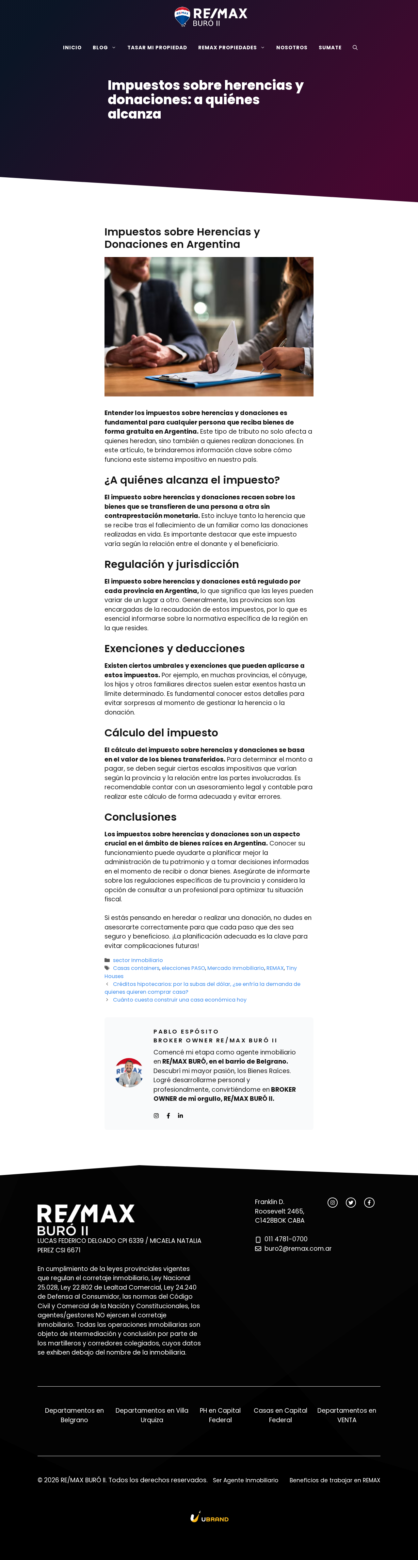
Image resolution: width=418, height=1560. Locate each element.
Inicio (72, 47)
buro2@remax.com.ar (298, 1248)
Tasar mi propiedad (157, 47)
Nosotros (292, 47)
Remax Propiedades (227, 47)
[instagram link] (333, 1203)
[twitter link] (351, 1203)
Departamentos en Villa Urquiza (152, 1415)
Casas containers (136, 968)
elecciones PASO (183, 968)
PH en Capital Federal (220, 1415)
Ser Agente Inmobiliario (245, 1480)
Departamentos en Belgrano (74, 1415)
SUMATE (330, 47)
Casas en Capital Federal (280, 1415)
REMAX (275, 968)
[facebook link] (369, 1203)
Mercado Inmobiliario (235, 968)
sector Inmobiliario (138, 960)
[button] (355, 47)
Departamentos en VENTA (346, 1415)
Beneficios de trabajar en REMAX (335, 1480)
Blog (100, 47)
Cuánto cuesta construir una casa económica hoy (180, 1000)
